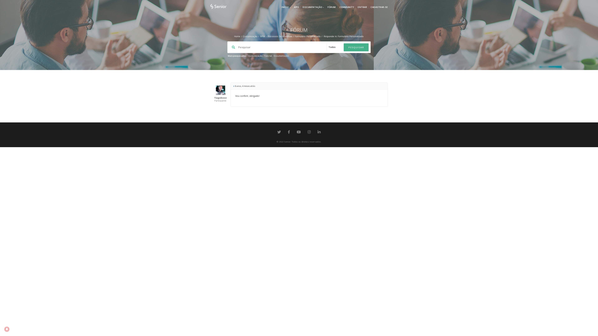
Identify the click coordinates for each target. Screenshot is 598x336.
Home (237, 36)
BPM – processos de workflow (276, 36)
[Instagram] (309, 132)
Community (346, 7)
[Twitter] (279, 132)
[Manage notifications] (6, 329)
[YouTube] (299, 132)
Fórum (331, 7)
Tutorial (268, 55)
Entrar (362, 7)
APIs (296, 7)
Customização (250, 36)
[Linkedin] (319, 132)
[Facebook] (289, 132)
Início (286, 7)
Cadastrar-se (379, 7)
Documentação (313, 7)
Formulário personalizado (308, 36)
